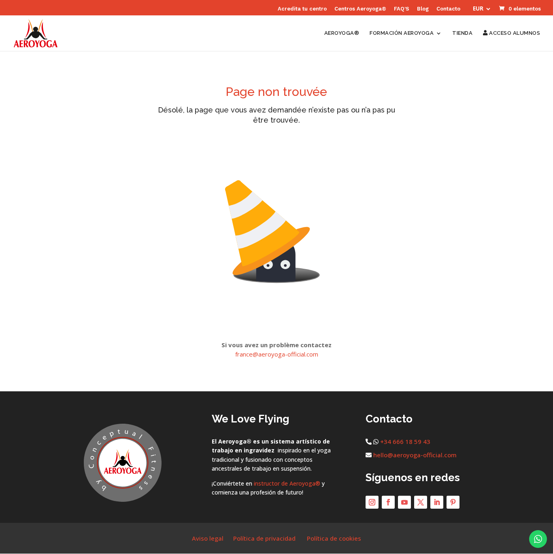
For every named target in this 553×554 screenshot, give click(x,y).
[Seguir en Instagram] (372, 502)
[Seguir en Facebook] (388, 502)
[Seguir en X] (420, 502)
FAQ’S (401, 9)
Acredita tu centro (302, 9)
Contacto (448, 9)
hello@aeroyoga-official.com (415, 455)
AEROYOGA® (341, 33)
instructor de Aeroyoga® (287, 483)
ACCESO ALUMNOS (514, 33)
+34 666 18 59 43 (405, 441)
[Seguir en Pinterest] (453, 502)
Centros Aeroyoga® (360, 9)
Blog (423, 9)
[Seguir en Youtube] (404, 502)
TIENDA (462, 33)
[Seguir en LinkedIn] (436, 502)
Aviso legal (207, 538)
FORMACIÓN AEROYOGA (402, 33)
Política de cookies (334, 538)
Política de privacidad (264, 538)
